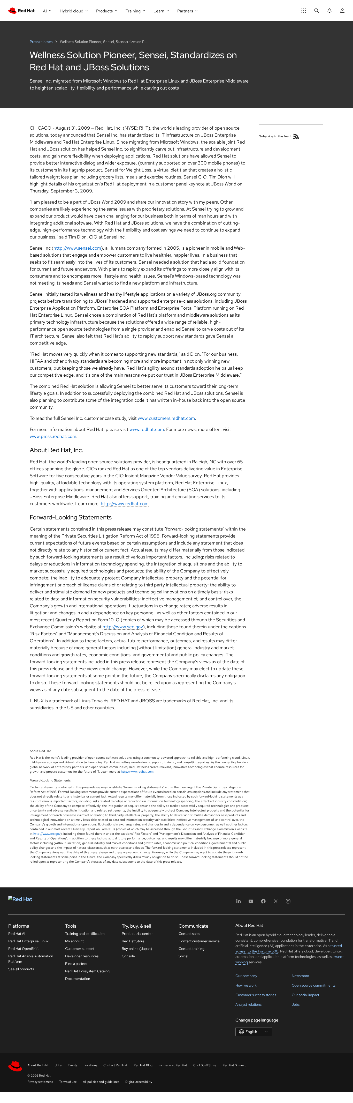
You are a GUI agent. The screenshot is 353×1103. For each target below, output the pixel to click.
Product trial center (137, 933)
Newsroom (300, 975)
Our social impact (305, 995)
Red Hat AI (16, 933)
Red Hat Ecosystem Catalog (87, 971)
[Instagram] (288, 903)
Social (183, 956)
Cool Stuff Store (204, 1065)
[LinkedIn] (238, 903)
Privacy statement (40, 1082)
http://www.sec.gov (123, 627)
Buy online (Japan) (137, 948)
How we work (246, 985)
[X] (276, 903)
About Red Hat (38, 1065)
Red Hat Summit (234, 1065)
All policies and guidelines (101, 1082)
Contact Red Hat (115, 1065)
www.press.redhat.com (53, 436)
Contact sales (189, 933)
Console (128, 956)
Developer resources (81, 956)
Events (72, 1065)
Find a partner (76, 963)
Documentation (77, 978)
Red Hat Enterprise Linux (28, 941)
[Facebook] (263, 903)
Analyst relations (248, 1004)
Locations (90, 1065)
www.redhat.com (146, 429)
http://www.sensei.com (77, 248)
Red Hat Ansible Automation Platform (30, 959)
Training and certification (85, 933)
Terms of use (68, 1082)
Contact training (191, 948)
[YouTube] (251, 903)
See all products (21, 969)
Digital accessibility (138, 1082)
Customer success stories (255, 995)
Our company (246, 975)
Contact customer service (199, 941)
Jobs (296, 1004)
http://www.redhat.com (125, 503)
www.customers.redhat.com (166, 418)
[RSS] (296, 136)
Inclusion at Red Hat (173, 1065)
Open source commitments (313, 985)
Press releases (41, 41)
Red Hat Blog (143, 1065)
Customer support (79, 948)
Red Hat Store (133, 941)
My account (74, 941)
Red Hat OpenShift (23, 948)
